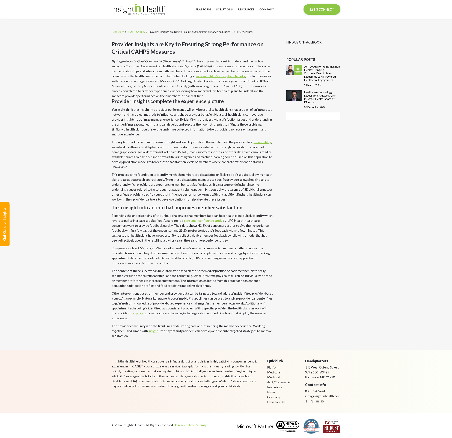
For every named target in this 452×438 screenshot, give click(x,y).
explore (138, 313)
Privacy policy (184, 425)
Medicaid (273, 377)
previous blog (262, 142)
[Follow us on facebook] (306, 401)
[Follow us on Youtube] (322, 401)
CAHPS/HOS (136, 31)
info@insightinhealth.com (322, 396)
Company (273, 397)
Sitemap (201, 425)
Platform (273, 367)
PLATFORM (203, 9)
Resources (118, 31)
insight (153, 331)
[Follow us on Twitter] (312, 401)
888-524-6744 (315, 391)
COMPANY (266, 9)
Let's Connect (322, 9)
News (271, 392)
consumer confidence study (203, 220)
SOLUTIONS (224, 9)
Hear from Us (276, 402)
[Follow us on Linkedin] (317, 401)
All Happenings (313, 116)
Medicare (274, 372)
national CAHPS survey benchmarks (220, 76)
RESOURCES (246, 9)
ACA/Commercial (279, 382)
